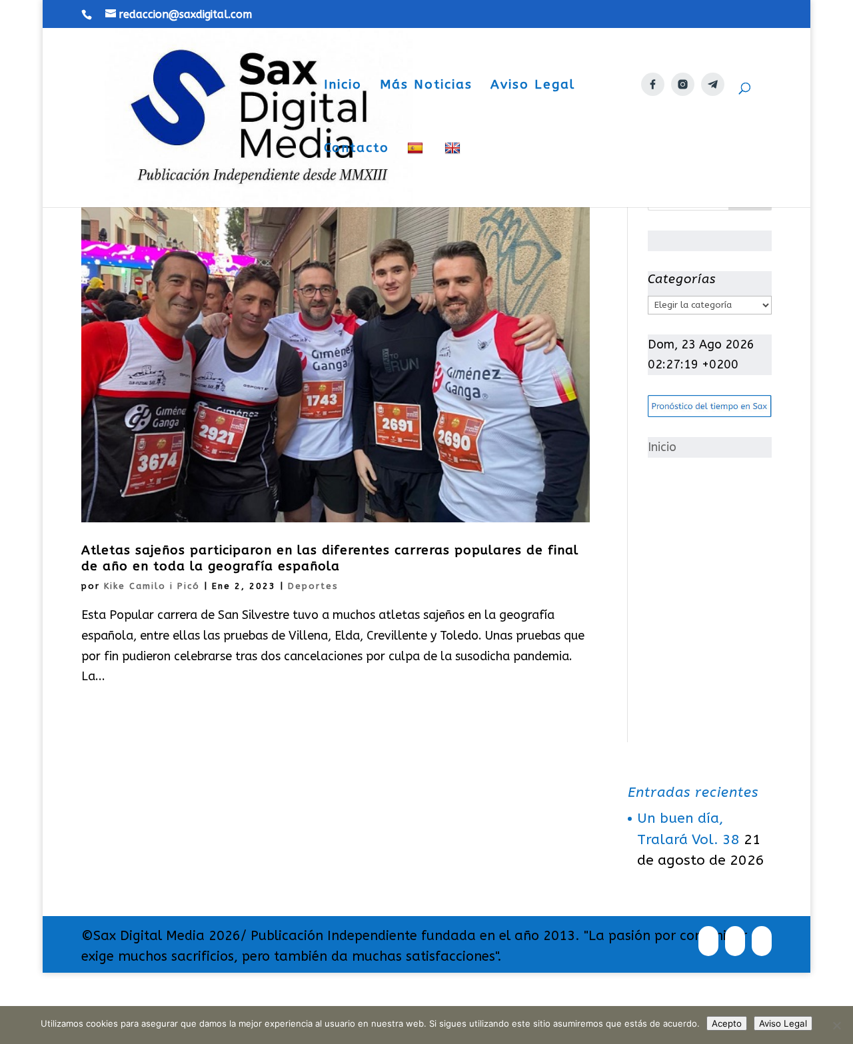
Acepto (727, 1023)
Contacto (356, 149)
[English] (454, 174)
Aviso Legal (532, 86)
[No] (836, 1025)
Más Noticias (426, 86)
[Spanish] (416, 174)
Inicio (343, 86)
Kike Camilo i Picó (152, 586)
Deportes (313, 586)
